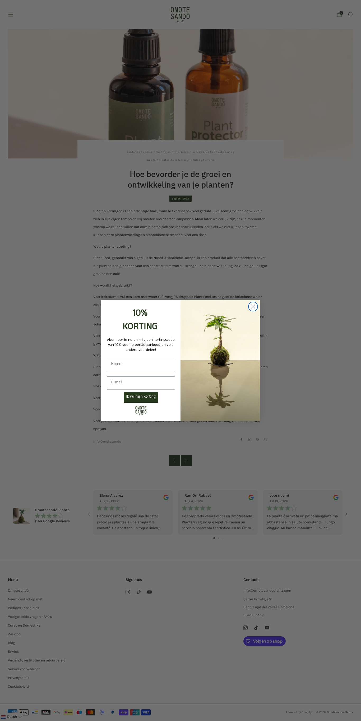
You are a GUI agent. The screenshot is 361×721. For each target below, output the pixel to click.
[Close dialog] (253, 306)
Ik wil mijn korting (141, 397)
